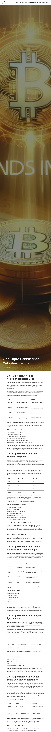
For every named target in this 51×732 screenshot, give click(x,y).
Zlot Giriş (22, 2)
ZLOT (4, 367)
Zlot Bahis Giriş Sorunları (30, 2)
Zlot (17, 2)
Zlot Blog (48, 2)
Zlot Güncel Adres (41, 2)
